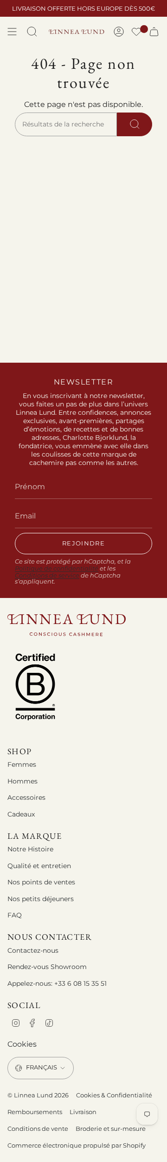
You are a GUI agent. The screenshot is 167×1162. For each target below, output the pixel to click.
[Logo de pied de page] (66, 625)
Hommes (22, 781)
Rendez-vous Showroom (47, 967)
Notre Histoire (30, 849)
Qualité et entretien (39, 866)
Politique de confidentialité (56, 568)
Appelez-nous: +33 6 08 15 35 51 (57, 983)
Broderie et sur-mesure (111, 1128)
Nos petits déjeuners (40, 899)
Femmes (21, 764)
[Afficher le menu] (12, 31)
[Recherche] (134, 125)
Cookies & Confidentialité (114, 1095)
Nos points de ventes (41, 882)
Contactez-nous (32, 950)
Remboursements (34, 1112)
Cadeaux (21, 814)
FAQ (14, 915)
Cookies (22, 1044)
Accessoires (26, 797)
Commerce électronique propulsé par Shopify (76, 1145)
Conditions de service (47, 575)
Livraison (83, 1112)
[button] (136, 33)
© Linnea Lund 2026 (38, 1095)
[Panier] (154, 31)
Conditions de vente (37, 1128)
